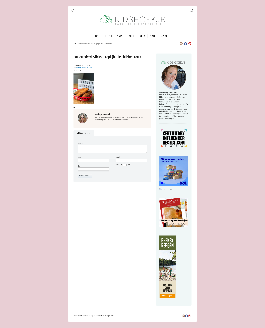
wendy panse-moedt (84, 68)
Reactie (80, 143)
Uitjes (142, 36)
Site (79, 166)
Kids (120, 36)
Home (97, 36)
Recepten (109, 36)
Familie (131, 36)
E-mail (118, 157)
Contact (164, 36)
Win (153, 36)
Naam (79, 157)
